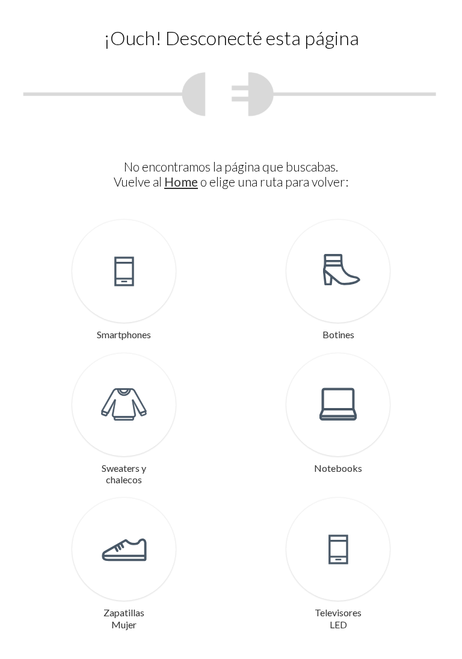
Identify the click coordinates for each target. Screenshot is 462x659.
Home (181, 181)
